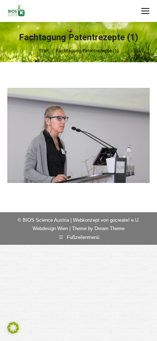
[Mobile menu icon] (145, 11)
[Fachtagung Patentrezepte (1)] (78, 135)
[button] (13, 328)
